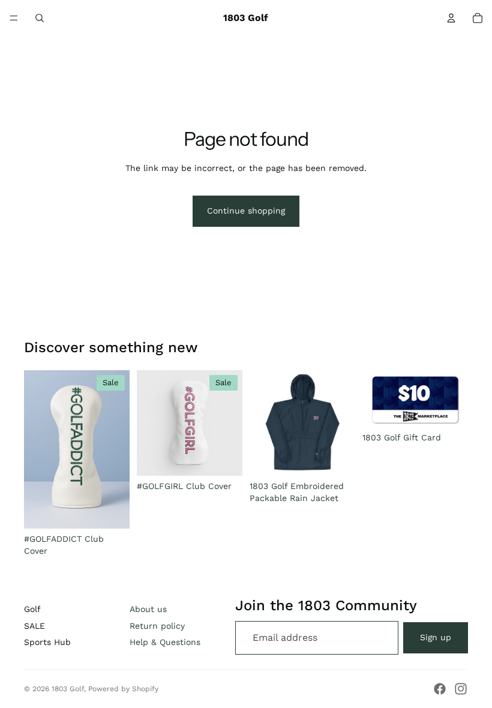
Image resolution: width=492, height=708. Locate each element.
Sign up (435, 637)
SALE (34, 626)
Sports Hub (47, 642)
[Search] (39, 18)
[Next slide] (116, 449)
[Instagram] (461, 689)
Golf (32, 609)
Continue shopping (246, 210)
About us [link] (148, 609)
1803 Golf (68, 689)
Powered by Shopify (123, 689)
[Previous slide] (37, 449)
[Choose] (336, 457)
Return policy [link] (157, 626)
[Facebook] (440, 689)
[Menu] (14, 18)
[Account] (451, 18)
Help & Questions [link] (165, 642)
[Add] (111, 510)
